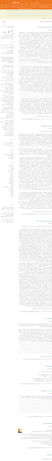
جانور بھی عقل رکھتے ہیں (9, 209)
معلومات (37, 311)
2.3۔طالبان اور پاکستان (37, 13)
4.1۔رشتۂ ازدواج (10, 13)
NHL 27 (11, 53)
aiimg (11, 50)
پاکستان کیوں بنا (11, 120)
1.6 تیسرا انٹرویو (23, 10)
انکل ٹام (12, 169)
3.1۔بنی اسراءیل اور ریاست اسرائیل (28, 13)
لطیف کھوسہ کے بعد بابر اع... (9, 112)
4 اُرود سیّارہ (12, 157)
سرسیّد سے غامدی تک (10, 108)
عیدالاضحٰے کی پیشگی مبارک (5, 53)
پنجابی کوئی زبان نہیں (10, 128)
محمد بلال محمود (11, 189)
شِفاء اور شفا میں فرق (10, 97)
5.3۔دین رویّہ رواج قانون (28, 15)
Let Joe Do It (8, 73)
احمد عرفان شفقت (10, 165)
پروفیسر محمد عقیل (10, 170)
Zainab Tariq (10, 47)
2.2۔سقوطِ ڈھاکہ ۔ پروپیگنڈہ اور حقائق (46, 13)
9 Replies (50, 223)
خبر (40, 213)
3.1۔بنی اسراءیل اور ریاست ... (9, 80)
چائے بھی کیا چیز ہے (10, 127)
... (13, 74)
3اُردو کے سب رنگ (11, 155)
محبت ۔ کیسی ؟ (11, 130)
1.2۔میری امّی (42, 10)
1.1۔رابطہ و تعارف (47, 10)
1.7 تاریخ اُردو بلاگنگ (18, 10)
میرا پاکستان (12, 192)
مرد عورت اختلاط (11, 124)
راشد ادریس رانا (11, 178)
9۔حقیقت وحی (43, 18)
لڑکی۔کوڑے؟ (12, 115)
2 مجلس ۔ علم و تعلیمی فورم (9, 154)
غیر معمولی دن (48, 366)
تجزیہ (43, 213)
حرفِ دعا (12, 174)
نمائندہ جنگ (50, 396)
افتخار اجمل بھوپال (24, 213)
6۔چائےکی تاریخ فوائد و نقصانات (19, 15)
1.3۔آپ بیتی (37, 10)
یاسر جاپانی (12, 196)
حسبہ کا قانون (11, 96)
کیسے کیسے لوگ (11, 92)
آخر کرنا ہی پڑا (48, 318)
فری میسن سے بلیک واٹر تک (44, 27)
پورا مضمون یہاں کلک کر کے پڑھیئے (46, 356)
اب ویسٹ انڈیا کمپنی (46, 126)
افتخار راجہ (12, 166)
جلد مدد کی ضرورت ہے (10, 77)
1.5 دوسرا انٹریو (28, 10)
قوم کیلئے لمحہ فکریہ (10, 107)
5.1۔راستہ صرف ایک (41, 15)
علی (13, 184)
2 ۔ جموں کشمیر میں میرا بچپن (9, 143)
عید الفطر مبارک (47, 423)
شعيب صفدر (12, 181)
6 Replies (50, 393)
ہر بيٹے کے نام (11, 116)
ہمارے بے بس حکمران (46, 390)
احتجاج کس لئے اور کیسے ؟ (9, 104)
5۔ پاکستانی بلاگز (11, 158)
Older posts (49, 454)
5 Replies (50, 128)
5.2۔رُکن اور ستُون (34, 15)
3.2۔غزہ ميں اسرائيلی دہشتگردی (17, 13)
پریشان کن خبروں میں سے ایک (44, 221)
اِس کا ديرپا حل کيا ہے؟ (9, 111)
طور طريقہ (36, 383)
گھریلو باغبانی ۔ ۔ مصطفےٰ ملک (9, 186)
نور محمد (12, 193)
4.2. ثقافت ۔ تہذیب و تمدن (48, 15)
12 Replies (50, 29)
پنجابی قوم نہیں (11, 89)
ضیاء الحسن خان (11, 182)
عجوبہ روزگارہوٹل (11, 135)
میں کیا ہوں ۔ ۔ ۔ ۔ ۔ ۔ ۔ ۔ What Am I (26, 2)
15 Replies (50, 426)
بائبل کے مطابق (11, 88)
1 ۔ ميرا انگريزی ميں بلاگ (9, 142)
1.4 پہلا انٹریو (33, 10)
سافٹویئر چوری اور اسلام (10, 100)
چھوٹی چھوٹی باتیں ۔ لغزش (9, 86)
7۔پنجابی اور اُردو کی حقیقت (11, 15)
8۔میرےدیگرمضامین (49, 18)
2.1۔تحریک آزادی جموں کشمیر (10, 10)
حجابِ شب (12, 173)
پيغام (43, 383)
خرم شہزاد (12, 177)
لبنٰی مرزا (12, 188)
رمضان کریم (8, 50)
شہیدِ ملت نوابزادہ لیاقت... (9, 84)
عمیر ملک (12, 185)
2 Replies (50, 321)
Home (51, 10)
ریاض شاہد (12, 180)
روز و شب (38, 213)
